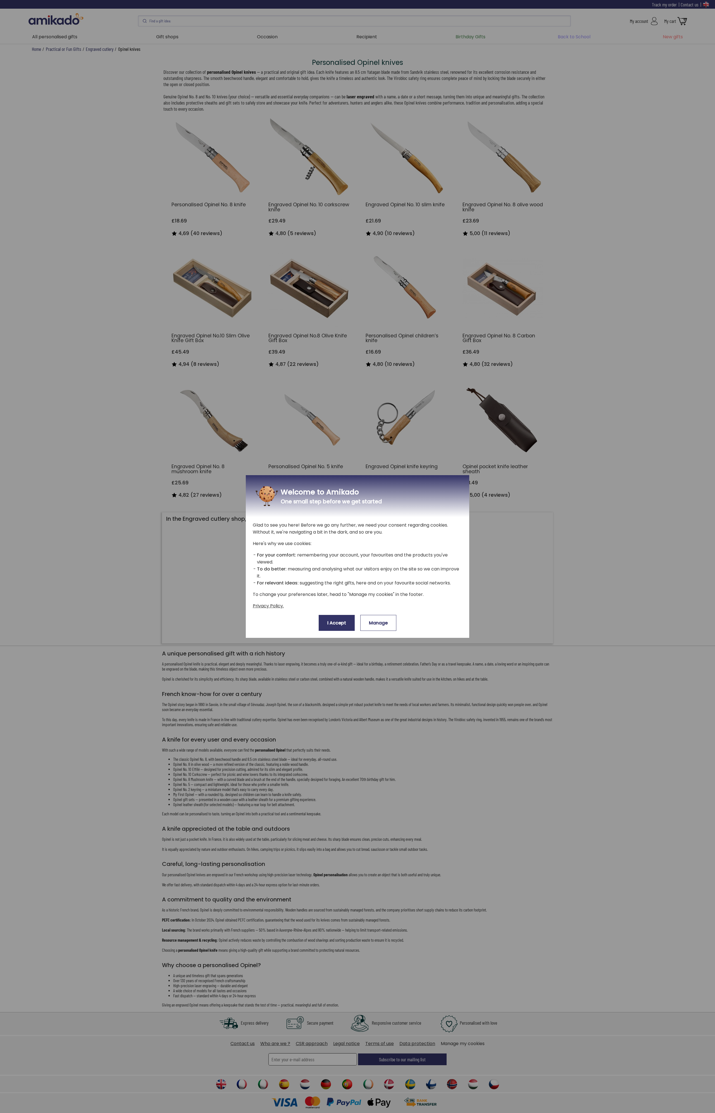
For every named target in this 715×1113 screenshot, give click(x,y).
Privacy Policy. (268, 606)
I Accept (336, 623)
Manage (378, 623)
